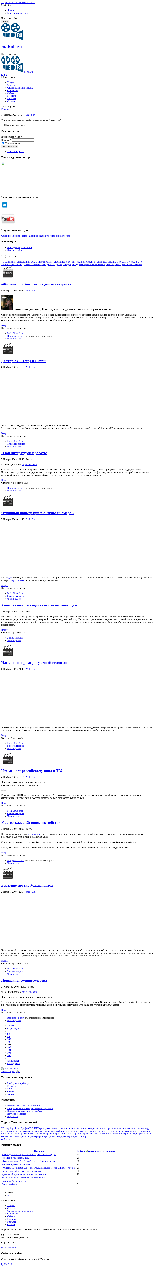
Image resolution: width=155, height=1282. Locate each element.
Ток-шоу (18, 264)
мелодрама (77, 264)
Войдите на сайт (15, 336)
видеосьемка (137, 1128)
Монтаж (11, 96)
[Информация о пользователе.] (7, 278)
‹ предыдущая (14, 1028)
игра (65, 1131)
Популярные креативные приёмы (24, 1111)
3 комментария (15, 637)
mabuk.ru (11, 46)
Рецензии (12, 1086)
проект (23, 1133)
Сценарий (12, 90)
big (11, 1128)
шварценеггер (63, 1136)
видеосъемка (123, 1128)
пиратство (145, 1131)
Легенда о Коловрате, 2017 (15, 1157)
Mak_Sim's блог (15, 333)
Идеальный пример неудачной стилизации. (37, 663)
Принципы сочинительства (24, 980)
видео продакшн (93, 1128)
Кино (81, 261)
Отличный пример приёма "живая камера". (37, 513)
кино (70, 1131)
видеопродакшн (75, 1128)
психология (41, 1133)
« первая (11, 1025)
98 (8, 1033)
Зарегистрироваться (17, 13)
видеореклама (109, 1128)
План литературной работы (24, 453)
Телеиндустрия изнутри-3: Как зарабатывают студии (29, 1154)
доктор (18, 1131)
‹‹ (8, 1190)
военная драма (38, 264)
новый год (118, 1131)
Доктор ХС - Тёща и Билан (23, 361)
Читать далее (14, 338)
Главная (5, 109)
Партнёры (12, 1116)
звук (53, 1131)
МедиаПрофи (21, 1128)
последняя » (13, 1063)
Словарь (11, 85)
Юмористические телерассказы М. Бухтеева (30, 1108)
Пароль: (6, 140)
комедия (67, 264)
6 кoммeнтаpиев (15, 596)
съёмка (147, 1133)
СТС (30, 1128)
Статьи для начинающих (20, 87)
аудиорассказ (46, 1128)
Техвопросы (7, 264)
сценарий (138, 1133)
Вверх (4, 325)
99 (8, 1036)
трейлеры (43, 1136)
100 (9, 1039)
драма (59, 264)
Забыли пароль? (15, 151)
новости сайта (105, 1131)
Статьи (11, 1091)
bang (7, 1128)
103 (9, 1047)
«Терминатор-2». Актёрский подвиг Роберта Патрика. (30, 1161)
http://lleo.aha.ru (29, 464)
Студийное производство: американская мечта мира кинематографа (36, 236)
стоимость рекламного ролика (117, 1133)
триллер (110, 264)
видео (64, 1128)
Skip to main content (11, 2)
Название (39, 1151)
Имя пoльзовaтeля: (11, 136)
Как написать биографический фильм (21, 1171)
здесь (10, 577)
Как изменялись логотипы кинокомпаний (23, 1177)
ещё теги (5, 1139)
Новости (88, 261)
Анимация (10, 261)
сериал (85, 1133)
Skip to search (28, 2)
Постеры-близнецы (12, 1184)
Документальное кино (42, 261)
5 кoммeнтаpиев (15, 745)
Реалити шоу (100, 261)
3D (2, 1128)
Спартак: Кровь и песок (14, 1181)
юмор (83, 1136)
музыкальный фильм (94, 264)
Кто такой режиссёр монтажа (17, 1164)
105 (9, 1052)
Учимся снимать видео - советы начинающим (39, 605)
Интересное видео (16, 1114)
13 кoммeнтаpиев (16, 444)
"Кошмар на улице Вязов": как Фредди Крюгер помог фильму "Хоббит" (39, 1167)
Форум (10, 1094)
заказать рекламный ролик (36, 1131)
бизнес (56, 1128)
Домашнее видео (63, 261)
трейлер (33, 1136)
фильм (52, 1136)
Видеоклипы (23, 261)
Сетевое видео (134, 261)
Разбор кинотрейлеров (19, 1083)
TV (3, 261)
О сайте (11, 101)
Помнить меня (12, 143)
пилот (136, 1131)
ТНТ (36, 1128)
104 (9, 1050)
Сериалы (121, 261)
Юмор (10, 1088)
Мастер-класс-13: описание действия (32, 822)
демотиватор (7, 1131)
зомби (59, 1131)
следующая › (13, 1061)
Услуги (11, 82)
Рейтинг (81, 1151)
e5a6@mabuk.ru (9, 1247)
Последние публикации (19, 247)
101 (9, 1042)
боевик (27, 264)
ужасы (117, 264)
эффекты (75, 1136)
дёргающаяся (17, 580)
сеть (92, 1133)
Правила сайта (14, 250)
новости (93, 1131)
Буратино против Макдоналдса (27, 885)
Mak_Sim (30, 114)
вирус (148, 1128)
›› (8, 1195)
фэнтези (138, 264)
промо (31, 1133)
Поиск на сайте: (9, 18)
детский (51, 264)
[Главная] (12, 39)
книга (77, 1131)
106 (9, 1055)
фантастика (128, 264)
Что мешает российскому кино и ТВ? (32, 771)
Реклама (11, 98)
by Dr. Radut (7, 1264)
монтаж (84, 1131)
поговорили (33, 834)
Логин (10, 10)
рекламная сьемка (65, 1133)
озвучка (128, 1131)
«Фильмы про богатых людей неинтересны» (37, 284)
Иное (75, 261)
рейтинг (51, 1133)
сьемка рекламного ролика (15, 1136)
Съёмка (11, 93)
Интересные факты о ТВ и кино (23, 1105)
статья (97, 1133)
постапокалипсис (10, 1133)
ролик (78, 1133)
